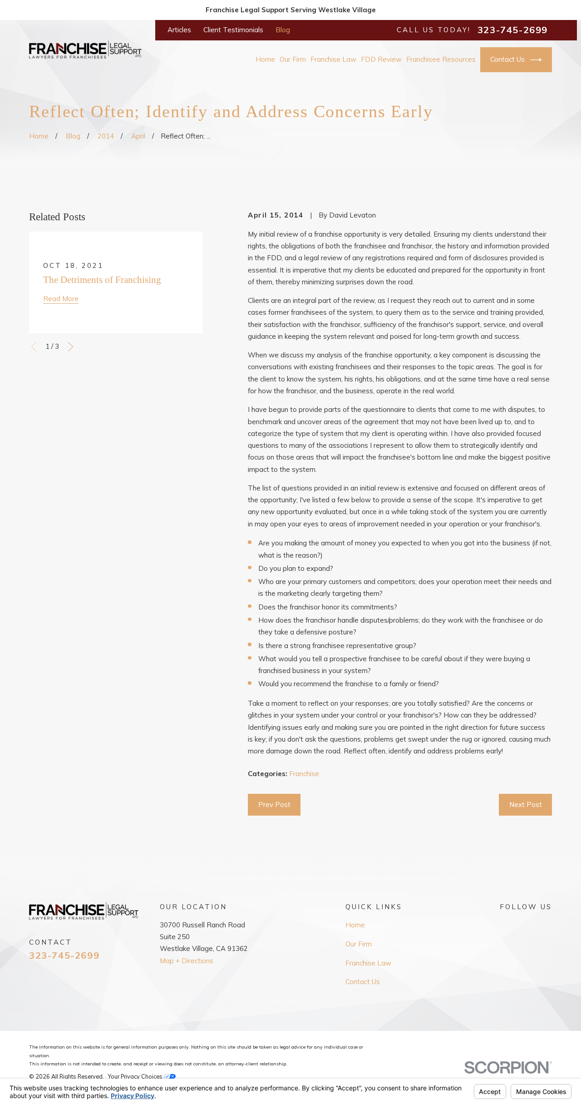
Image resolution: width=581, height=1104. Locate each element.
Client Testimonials (233, 29)
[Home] (85, 49)
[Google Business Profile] (504, 924)
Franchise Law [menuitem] (333, 59)
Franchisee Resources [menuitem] (441, 59)
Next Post (525, 804)
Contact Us (507, 59)
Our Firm (358, 944)
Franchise (304, 773)
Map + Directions (186, 960)
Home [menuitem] (265, 59)
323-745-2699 (513, 30)
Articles (179, 29)
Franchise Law (368, 963)
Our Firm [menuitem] (293, 59)
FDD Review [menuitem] (381, 59)
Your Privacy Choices (136, 1076)
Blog (283, 29)
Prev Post (274, 804)
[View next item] (70, 346)
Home (355, 925)
